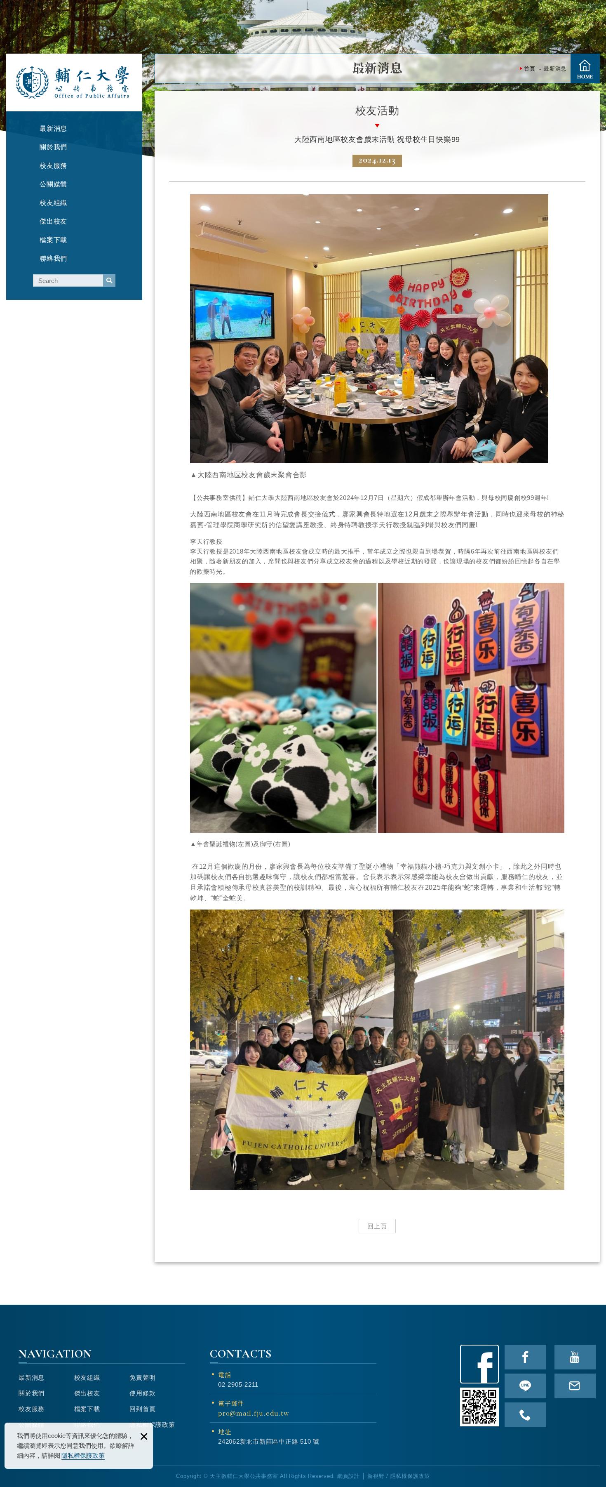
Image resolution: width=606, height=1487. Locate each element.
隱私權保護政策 (83, 1455)
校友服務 (32, 1408)
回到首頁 (142, 1408)
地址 (224, 1431)
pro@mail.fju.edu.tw (253, 1413)
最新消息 (32, 1377)
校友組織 (87, 1377)
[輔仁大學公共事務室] (73, 82)
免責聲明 (142, 1377)
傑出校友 (87, 1393)
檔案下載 (87, 1408)
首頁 (585, 68)
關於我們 (32, 1393)
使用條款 (142, 1393)
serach (109, 280)
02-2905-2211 (238, 1384)
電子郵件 (253, 1408)
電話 (224, 1374)
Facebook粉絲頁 (479, 1364)
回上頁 (377, 1226)
